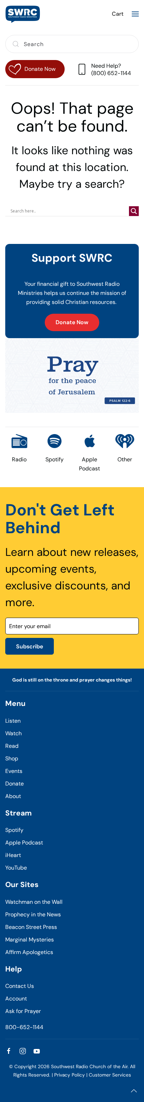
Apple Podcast (24, 842)
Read (12, 746)
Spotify (14, 830)
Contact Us (19, 986)
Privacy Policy (69, 1075)
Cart (117, 13)
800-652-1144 (24, 1027)
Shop (11, 758)
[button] (135, 14)
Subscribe (29, 646)
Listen (13, 720)
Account (16, 998)
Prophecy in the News (33, 914)
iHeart (13, 855)
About (13, 796)
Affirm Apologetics (29, 952)
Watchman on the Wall (34, 902)
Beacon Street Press (31, 927)
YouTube (16, 867)
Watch (13, 733)
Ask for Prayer (23, 1011)
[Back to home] (22, 14)
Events (13, 771)
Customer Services (110, 1075)
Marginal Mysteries (29, 939)
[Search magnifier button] (134, 211)
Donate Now (72, 322)
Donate (14, 783)
